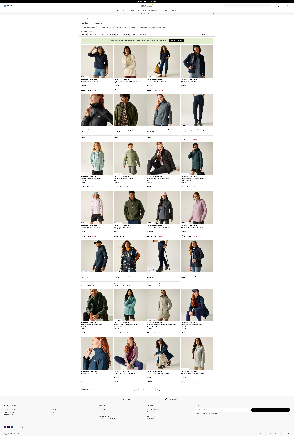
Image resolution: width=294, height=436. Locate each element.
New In (124, 11)
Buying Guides (151, 418)
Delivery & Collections (10, 410)
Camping (165, 11)
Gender (104, 34)
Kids (144, 11)
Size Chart (150, 414)
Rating (143, 34)
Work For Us (102, 412)
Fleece (133, 27)
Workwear (174, 11)
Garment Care (151, 416)
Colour (84, 34)
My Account (126, 399)
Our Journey (103, 410)
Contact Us (173, 399)
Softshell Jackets (121, 27)
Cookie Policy (286, 434)
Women (131, 11)
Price (112, 34)
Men (139, 11)
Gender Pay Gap (104, 416)
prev (80, 14)
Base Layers (143, 27)
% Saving (134, 34)
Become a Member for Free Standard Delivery (147, 14)
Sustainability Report (105, 414)
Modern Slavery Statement (107, 418)
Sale (117, 11)
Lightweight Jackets (106, 27)
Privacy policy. (214, 413)
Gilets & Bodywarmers (158, 27)
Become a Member (152, 412)
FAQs (52, 412)
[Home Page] (147, 6)
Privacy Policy (274, 434)
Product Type (94, 34)
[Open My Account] (277, 6)
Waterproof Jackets (89, 27)
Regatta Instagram (20, 427)
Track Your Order (9, 414)
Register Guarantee (153, 410)
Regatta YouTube (23, 427)
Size (119, 34)
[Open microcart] (288, 6)
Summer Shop (154, 11)
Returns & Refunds (9, 412)
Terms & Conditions (260, 434)
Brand (126, 34)
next (214, 14)
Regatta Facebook (17, 427)
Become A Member (176, 41)
